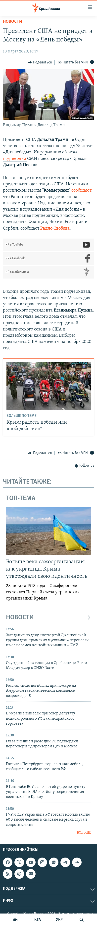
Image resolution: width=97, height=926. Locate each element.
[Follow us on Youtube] (31, 862)
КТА (37, 920)
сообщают (81, 190)
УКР (59, 920)
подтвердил (15, 159)
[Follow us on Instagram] (42, 862)
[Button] (40, 62)
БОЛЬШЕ (84, 833)
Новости (12, 21)
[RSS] (7, 874)
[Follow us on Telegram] (65, 862)
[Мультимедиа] (15, 920)
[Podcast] (19, 874)
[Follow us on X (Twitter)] (19, 862)
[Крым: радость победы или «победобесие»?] (48, 386)
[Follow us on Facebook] (7, 862)
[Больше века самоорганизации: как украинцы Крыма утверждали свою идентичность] (48, 531)
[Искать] (81, 920)
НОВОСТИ (20, 617)
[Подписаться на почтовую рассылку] (31, 874)
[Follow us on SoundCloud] (77, 862)
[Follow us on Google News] (53, 862)
